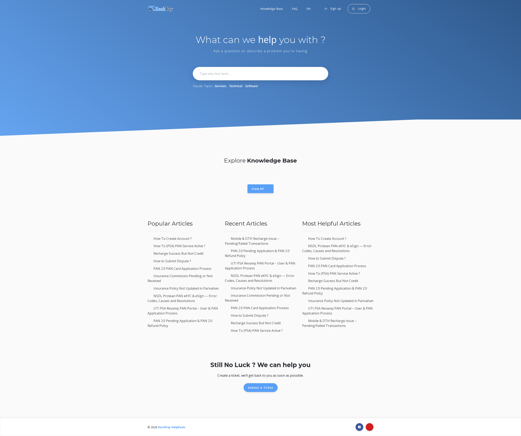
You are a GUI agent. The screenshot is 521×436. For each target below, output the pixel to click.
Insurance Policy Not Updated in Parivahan (186, 288)
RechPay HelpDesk (171, 427)
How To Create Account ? (172, 238)
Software (251, 86)
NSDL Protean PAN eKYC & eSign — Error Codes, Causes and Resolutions (182, 298)
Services (220, 86)
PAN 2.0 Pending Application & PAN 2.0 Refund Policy (180, 323)
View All (259, 189)
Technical (235, 86)
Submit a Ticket (260, 388)
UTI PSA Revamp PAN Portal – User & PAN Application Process (183, 310)
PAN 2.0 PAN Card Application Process (182, 268)
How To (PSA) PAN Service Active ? (179, 246)
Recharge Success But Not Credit (178, 253)
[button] (308, 8)
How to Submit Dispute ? (172, 261)
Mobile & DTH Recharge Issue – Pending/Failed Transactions (252, 241)
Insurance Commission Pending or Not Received (180, 278)
